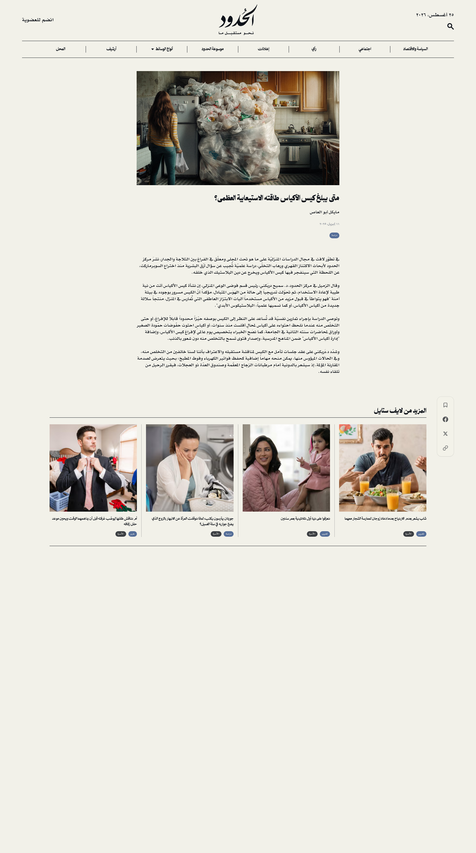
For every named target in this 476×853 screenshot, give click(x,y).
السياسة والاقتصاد (415, 49)
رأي (314, 49)
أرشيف (111, 49)
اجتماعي (365, 49)
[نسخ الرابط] (445, 448)
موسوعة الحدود (213, 49)
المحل (60, 49)
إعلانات (263, 49)
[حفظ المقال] (445, 405)
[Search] (450, 26)
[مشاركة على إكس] (445, 433)
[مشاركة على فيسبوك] (445, 419)
